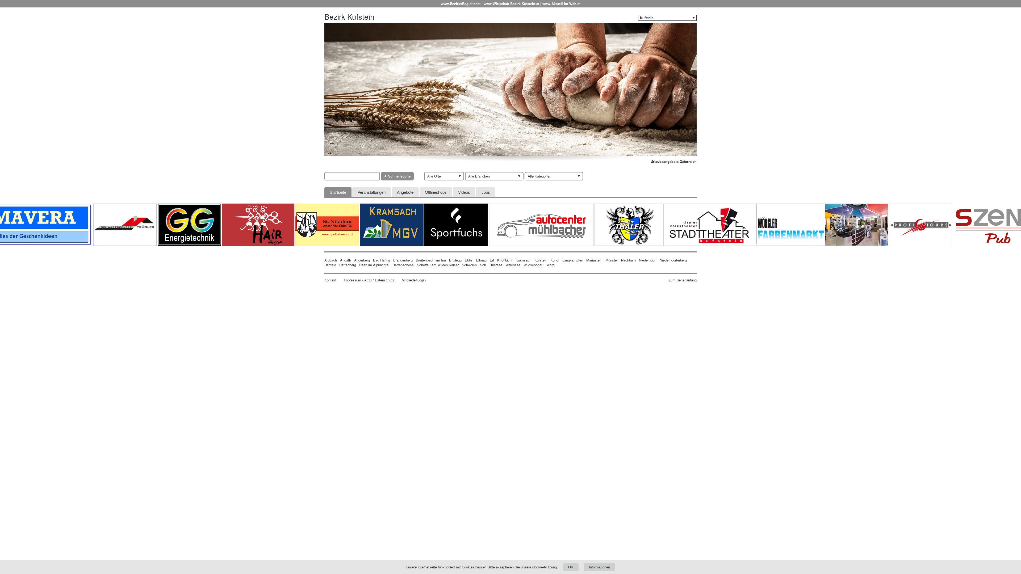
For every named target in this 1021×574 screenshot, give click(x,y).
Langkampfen (572, 260)
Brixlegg (455, 260)
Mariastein (594, 260)
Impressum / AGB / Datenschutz (369, 280)
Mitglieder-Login (414, 280)
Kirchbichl (504, 260)
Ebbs (469, 260)
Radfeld (330, 264)
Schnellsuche (399, 176)
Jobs (486, 192)
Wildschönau (533, 264)
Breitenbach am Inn (431, 260)
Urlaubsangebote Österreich (674, 161)
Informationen (599, 566)
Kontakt (330, 280)
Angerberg (362, 260)
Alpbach (330, 260)
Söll (483, 264)
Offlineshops (436, 192)
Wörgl (550, 264)
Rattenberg (347, 264)
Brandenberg (403, 260)
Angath (345, 260)
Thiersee (495, 264)
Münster (611, 260)
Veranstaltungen (372, 192)
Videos (464, 192)
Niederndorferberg (673, 260)
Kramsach (523, 260)
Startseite (338, 192)
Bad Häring (381, 260)
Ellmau (481, 260)
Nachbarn (628, 260)
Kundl (554, 260)
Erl (492, 260)
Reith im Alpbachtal (374, 264)
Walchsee (512, 264)
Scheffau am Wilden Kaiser (438, 264)
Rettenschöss (403, 264)
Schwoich (469, 264)
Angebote (405, 192)
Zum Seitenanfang (682, 280)
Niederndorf (647, 260)
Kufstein (540, 260)
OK (570, 566)
